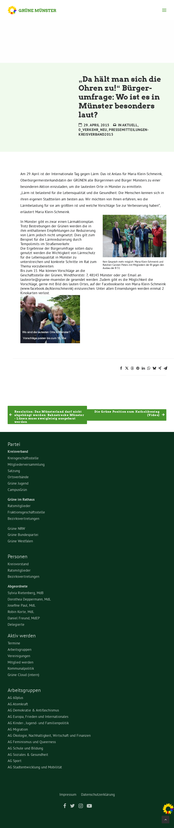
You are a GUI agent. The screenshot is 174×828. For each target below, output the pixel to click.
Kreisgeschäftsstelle (23, 458)
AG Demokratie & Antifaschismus (33, 710)
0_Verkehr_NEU (93, 129)
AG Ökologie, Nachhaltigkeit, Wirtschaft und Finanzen (49, 735)
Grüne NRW (16, 528)
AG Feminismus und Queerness (32, 741)
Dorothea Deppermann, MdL (29, 599)
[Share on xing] (159, 368)
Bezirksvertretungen (23, 518)
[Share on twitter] (126, 368)
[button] (164, 10)
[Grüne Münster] (36, 10)
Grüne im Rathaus (21, 499)
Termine (14, 643)
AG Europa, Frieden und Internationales (38, 716)
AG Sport (14, 760)
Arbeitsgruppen (19, 649)
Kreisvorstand (18, 564)
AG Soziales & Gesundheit (28, 754)
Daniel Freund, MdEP (24, 618)
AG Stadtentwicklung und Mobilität (35, 767)
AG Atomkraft (18, 704)
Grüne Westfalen (20, 541)
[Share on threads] (132, 368)
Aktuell (130, 125)
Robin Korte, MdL (21, 611)
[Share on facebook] (121, 368)
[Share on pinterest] (137, 368)
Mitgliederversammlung (26, 464)
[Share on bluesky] (154, 368)
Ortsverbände (18, 477)
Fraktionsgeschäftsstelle (26, 512)
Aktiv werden (22, 635)
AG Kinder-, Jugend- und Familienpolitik (38, 723)
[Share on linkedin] (143, 368)
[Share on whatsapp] (148, 368)
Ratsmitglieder (19, 505)
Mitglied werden (20, 662)
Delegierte (16, 624)
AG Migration (18, 729)
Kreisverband (18, 451)
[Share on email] (165, 368)
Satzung (14, 470)
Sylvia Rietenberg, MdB (26, 592)
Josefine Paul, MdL (22, 605)
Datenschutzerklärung (98, 794)
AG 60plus (15, 697)
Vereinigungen (19, 656)
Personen (17, 556)
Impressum (67, 794)
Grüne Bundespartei (23, 534)
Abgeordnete (18, 586)
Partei (14, 444)
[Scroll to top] (165, 818)
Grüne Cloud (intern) (23, 674)
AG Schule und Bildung (25, 748)
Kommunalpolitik (21, 668)
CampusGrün (17, 489)
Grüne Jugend (18, 483)
